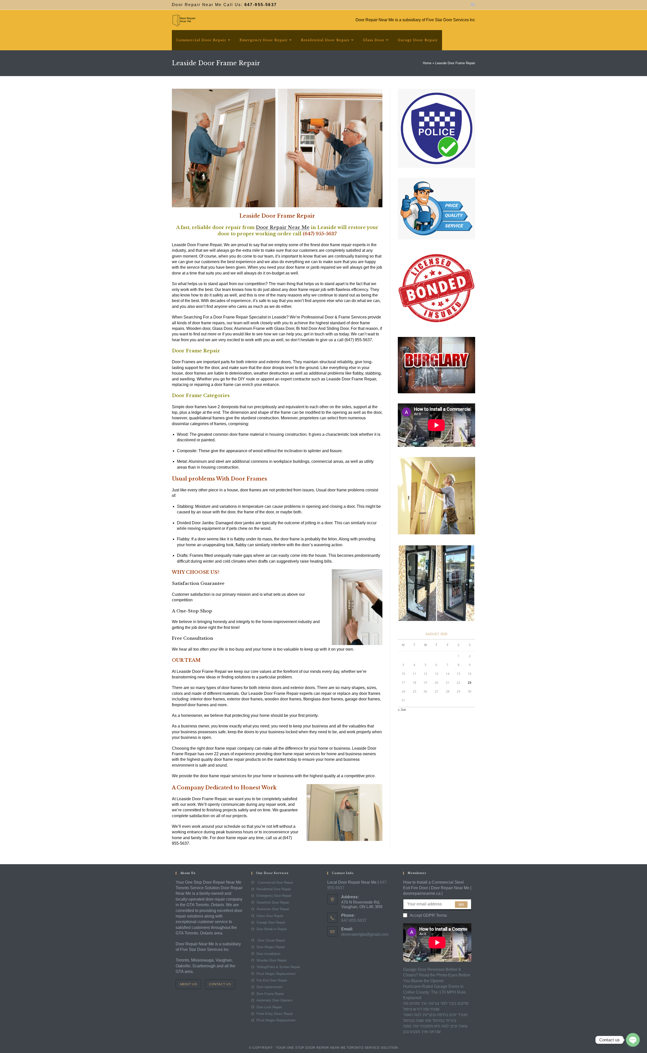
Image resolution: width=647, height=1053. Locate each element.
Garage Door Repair (271, 922)
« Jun (402, 710)
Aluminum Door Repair (273, 909)
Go (461, 904)
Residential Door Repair (274, 889)
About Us (188, 984)
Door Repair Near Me (283, 227)
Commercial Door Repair (275, 882)
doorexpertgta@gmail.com (364, 934)
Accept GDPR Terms (428, 915)
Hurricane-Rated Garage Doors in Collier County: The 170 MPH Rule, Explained (435, 992)
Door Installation (268, 954)
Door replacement (269, 987)
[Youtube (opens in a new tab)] (472, 4)
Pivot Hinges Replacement (276, 974)
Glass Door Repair (270, 916)
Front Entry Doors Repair (275, 1014)
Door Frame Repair (270, 994)
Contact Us (220, 984)
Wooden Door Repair (272, 960)
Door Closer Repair (271, 940)
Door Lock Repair (269, 1007)
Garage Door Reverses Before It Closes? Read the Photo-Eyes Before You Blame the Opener (436, 975)
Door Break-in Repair (272, 929)
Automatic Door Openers (275, 1000)
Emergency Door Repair (274, 896)
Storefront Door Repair (273, 902)
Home (427, 63)
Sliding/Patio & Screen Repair (278, 967)
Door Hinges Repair (271, 947)
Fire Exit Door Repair (272, 980)
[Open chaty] (633, 1040)
